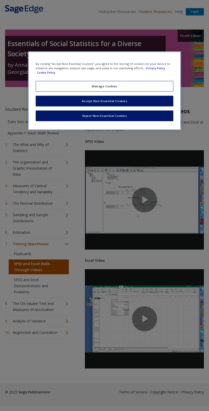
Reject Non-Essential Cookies (104, 116)
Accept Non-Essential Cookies (104, 101)
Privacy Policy (155, 68)
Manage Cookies (104, 86)
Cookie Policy (46, 72)
